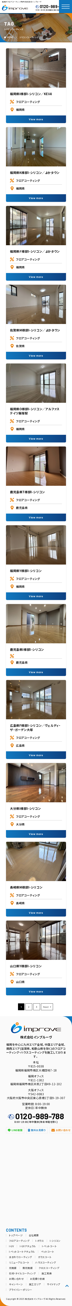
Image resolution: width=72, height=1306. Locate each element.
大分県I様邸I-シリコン (25, 808)
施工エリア (35, 1284)
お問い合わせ (16, 1278)
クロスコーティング (49, 1268)
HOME (10, 37)
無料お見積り (38, 1130)
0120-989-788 (53, 6)
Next (46, 1006)
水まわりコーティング (20, 1257)
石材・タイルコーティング (22, 1273)
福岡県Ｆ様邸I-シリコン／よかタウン (35, 251)
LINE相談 (17, 1130)
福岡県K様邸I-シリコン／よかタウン (35, 172)
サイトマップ (53, 1284)
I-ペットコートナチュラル (22, 1251)
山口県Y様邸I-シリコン (26, 966)
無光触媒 (28, 1268)
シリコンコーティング (29, 37)
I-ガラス (39, 1240)
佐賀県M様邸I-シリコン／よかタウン (35, 330)
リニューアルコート (19, 1262)
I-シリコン (55, 1240)
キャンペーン (16, 1284)
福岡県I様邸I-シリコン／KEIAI (31, 94)
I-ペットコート (49, 1246)
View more (36, 119)
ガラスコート (45, 1257)
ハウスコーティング (45, 1262)
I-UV (11, 1246)
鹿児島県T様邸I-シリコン (27, 492)
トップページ (16, 1235)
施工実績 (47, 1273)
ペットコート (47, 1251)
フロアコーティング (28, 102)
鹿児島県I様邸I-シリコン (27, 649)
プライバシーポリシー (20, 1289)
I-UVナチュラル (28, 1246)
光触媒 (13, 1268)
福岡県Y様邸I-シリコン (26, 571)
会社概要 (34, 1235)
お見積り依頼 (37, 1278)
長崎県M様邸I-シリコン (26, 887)
